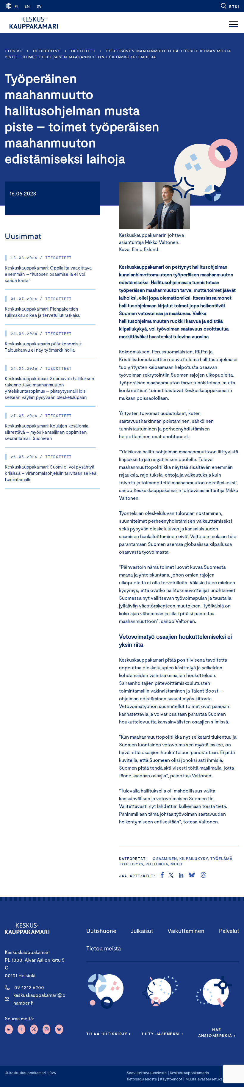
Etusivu (13, 50)
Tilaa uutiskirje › (108, 1033)
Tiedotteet (83, 50)
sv (39, 6)
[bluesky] (192, 876)
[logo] (34, 23)
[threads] (203, 875)
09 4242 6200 (29, 987)
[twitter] (171, 875)
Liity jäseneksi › (162, 1033)
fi (16, 6)
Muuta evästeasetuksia (205, 1079)
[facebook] (162, 876)
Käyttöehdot (171, 1079)
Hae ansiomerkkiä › (217, 1032)
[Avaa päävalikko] (233, 22)
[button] (229, 6)
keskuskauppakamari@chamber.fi (39, 998)
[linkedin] (181, 875)
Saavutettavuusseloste (147, 1072)
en (27, 6)
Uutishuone (46, 50)
